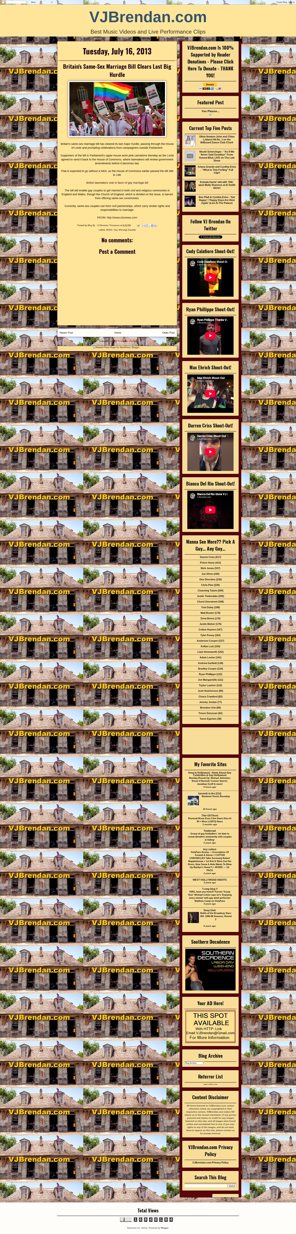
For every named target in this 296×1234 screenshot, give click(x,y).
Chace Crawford (208, 696)
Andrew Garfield (207, 663)
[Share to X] (149, 225)
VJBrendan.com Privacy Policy (210, 1162)
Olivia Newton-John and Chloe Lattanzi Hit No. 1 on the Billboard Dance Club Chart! (217, 139)
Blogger (164, 1228)
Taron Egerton (208, 718)
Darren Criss (207, 557)
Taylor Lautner (207, 685)
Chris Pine (207, 585)
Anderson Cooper (207, 640)
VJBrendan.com (148, 16)
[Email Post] (138, 225)
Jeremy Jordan (208, 702)
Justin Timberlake (207, 596)
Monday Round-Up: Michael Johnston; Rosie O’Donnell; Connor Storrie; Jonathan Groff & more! (210, 781)
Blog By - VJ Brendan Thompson (104, 225)
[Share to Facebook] (152, 225)
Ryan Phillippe (207, 674)
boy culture (209, 849)
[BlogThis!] (146, 225)
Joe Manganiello (207, 679)
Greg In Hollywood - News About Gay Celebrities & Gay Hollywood (209, 773)
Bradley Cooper (207, 668)
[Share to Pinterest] (155, 225)
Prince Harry (207, 562)
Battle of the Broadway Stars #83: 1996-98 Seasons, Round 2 (216, 916)
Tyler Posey (207, 635)
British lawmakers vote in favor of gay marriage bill (117, 182)
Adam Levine (207, 657)
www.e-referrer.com (210, 1084)
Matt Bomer (207, 613)
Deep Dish (210, 910)
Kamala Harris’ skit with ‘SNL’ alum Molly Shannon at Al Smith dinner (216, 185)
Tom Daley (207, 607)
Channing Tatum (207, 590)
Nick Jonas (207, 568)
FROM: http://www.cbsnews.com (117, 217)
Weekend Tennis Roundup (216, 796)
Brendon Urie (208, 707)
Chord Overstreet (207, 601)
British (109, 230)
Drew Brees (207, 618)
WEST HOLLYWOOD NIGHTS (210, 880)
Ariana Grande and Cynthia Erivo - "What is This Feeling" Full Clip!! (217, 169)
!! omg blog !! (210, 889)
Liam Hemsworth (207, 652)
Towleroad (210, 830)
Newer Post (66, 332)
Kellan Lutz (207, 646)
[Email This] (143, 225)
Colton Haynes (207, 629)
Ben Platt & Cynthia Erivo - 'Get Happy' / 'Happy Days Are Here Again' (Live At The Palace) (217, 200)
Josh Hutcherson (208, 691)
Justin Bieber (207, 624)
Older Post (168, 332)
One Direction (207, 579)
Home (117, 332)
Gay (115, 230)
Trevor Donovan (208, 713)
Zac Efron (207, 574)
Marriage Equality (127, 230)
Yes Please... (210, 111)
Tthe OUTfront (209, 815)
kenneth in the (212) (209, 793)
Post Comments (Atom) (124, 341)
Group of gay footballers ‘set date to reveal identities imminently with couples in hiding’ (210, 836)
